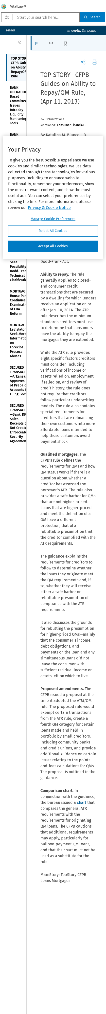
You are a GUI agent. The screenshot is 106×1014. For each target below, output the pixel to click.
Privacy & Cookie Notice (49, 207)
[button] (38, 43)
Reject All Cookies (53, 231)
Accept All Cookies (53, 246)
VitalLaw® (18, 6)
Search (95, 17)
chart (81, 802)
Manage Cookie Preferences (53, 219)
